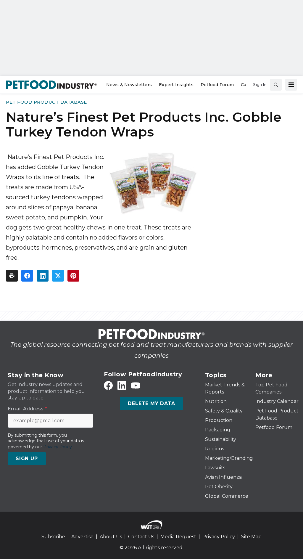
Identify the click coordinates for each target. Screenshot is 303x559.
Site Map (251, 536)
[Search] (276, 85)
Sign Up (27, 458)
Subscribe (53, 536)
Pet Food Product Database (46, 102)
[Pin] (73, 276)
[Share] (27, 276)
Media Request (178, 536)
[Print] (12, 276)
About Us (111, 536)
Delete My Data (151, 403)
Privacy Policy (218, 536)
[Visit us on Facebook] (108, 385)
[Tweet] (58, 276)
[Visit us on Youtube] (135, 385)
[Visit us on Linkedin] (121, 385)
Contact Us (141, 536)
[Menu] (291, 85)
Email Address (27, 409)
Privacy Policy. (58, 446)
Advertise (82, 536)
